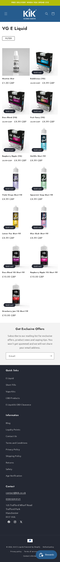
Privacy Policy (13, 449)
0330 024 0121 (13, 499)
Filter (8, 38)
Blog (8, 423)
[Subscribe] (51, 355)
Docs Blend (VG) (9, 117)
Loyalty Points (13, 429)
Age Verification (14, 475)
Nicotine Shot (8, 79)
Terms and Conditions (16, 442)
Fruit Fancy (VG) (37, 117)
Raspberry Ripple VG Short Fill (44, 272)
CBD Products (13, 398)
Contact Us (11, 436)
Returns (10, 462)
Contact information (31, 556)
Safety (9, 469)
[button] (6, 14)
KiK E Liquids (18, 547)
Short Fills (11, 384)
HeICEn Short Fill (38, 156)
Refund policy (48, 547)
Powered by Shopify (32, 547)
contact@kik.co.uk (16, 492)
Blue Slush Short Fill (39, 234)
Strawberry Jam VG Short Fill (15, 311)
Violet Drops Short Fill (12, 195)
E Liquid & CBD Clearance (18, 404)
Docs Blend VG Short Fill (13, 272)
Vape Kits (10, 391)
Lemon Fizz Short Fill (11, 234)
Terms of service (30, 551)
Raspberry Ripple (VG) (12, 156)
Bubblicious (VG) (37, 79)
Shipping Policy (13, 456)
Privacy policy (16, 551)
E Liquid (10, 378)
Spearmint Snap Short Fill (41, 195)
